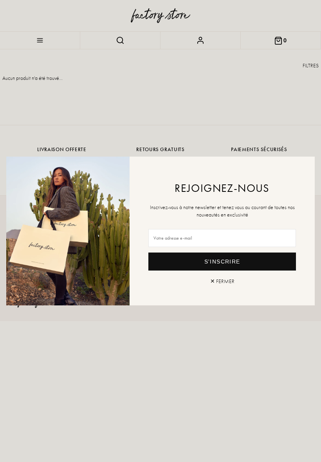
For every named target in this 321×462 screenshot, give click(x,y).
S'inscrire (222, 261)
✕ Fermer (222, 281)
